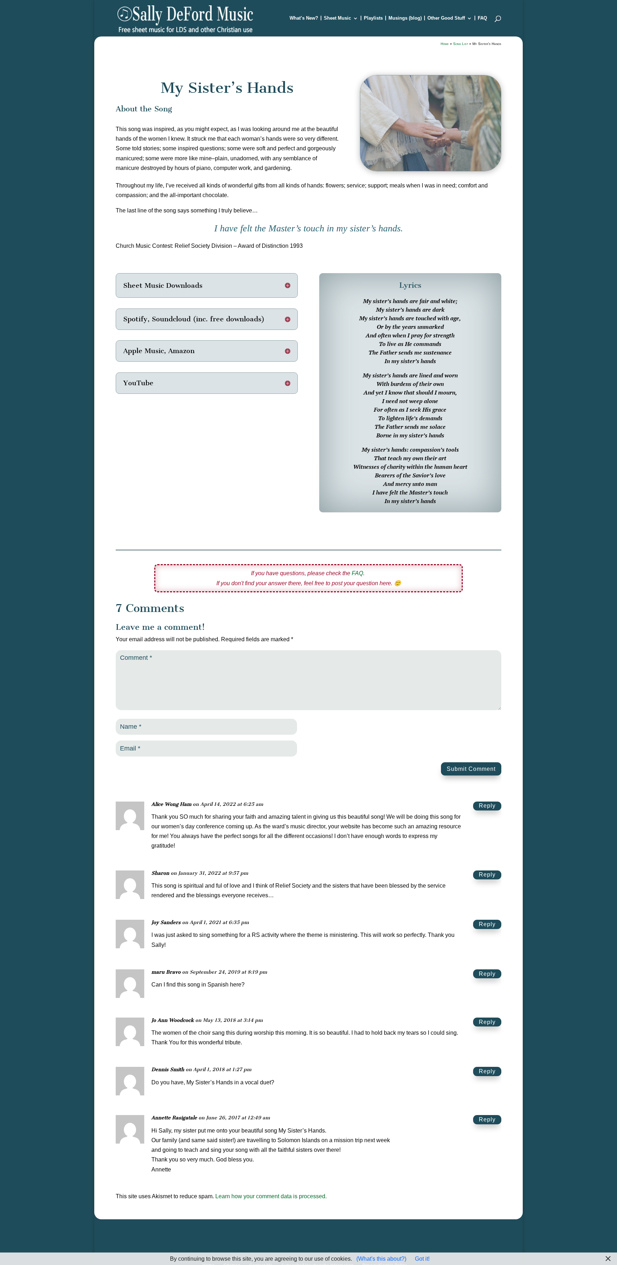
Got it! (422, 1259)
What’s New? (304, 18)
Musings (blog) (405, 18)
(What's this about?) (381, 1259)
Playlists (373, 18)
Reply (487, 806)
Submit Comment (471, 769)
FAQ (482, 18)
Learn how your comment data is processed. (271, 1196)
